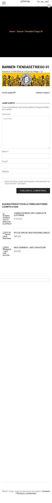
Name (5, 151)
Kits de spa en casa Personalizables (32, 233)
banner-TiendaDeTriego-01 (25, 67)
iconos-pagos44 (8, 93)
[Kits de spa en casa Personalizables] (7, 235)
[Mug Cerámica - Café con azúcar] (7, 251)
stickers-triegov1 (43, 93)
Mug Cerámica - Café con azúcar (30, 248)
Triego (36, 71)
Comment (6, 114)
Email (5, 161)
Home (12, 31)
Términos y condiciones (26, 493)
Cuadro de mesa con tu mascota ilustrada (30, 214)
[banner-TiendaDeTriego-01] (26, 79)
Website (5, 171)
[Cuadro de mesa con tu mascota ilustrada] (7, 218)
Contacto (46, 491)
